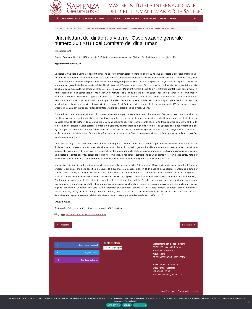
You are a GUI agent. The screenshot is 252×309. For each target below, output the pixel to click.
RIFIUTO (127, 305)
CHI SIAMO (88, 18)
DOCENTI (117, 18)
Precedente (65, 225)
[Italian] (115, 243)
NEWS (173, 18)
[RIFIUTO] (248, 302)
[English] (105, 243)
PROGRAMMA (132, 18)
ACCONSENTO (113, 305)
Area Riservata (167, 291)
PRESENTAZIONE (71, 18)
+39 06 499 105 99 (161, 271)
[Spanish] (118, 243)
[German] (111, 243)
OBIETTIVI (104, 18)
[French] (108, 243)
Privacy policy (184, 291)
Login (195, 291)
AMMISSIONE (149, 18)
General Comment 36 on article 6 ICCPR (86, 214)
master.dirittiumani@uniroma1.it (167, 274)
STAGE (163, 18)
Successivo (187, 225)
